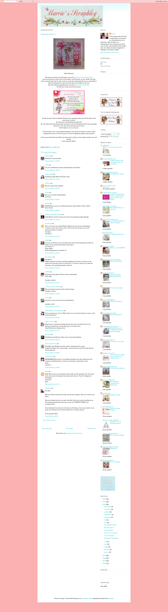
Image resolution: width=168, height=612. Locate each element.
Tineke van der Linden (52, 286)
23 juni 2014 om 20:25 (52, 199)
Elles (46, 371)
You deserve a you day (117, 341)
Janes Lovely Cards (109, 185)
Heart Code (106, 187)
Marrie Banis (103, 62)
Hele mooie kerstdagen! (117, 435)
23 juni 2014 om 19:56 (52, 188)
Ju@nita (48, 388)
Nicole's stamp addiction (111, 420)
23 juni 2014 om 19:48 (52, 179)
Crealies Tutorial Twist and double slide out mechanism (116, 162)
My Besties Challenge (82, 85)
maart (106, 547)
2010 (104, 563)
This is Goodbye (115, 462)
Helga (47, 240)
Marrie (113, 34)
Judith (47, 272)
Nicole (47, 203)
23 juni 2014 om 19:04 (52, 170)
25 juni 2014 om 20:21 (52, 340)
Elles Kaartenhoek (109, 340)
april (106, 544)
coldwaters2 (49, 356)
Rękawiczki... (114, 448)
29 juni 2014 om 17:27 (52, 384)
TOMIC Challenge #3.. (116, 301)
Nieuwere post (47, 428)
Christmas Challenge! (111, 538)
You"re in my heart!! (110, 533)
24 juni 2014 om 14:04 (52, 293)
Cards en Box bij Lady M (53, 214)
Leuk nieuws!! (108, 530)
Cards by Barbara (108, 273)
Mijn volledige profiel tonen (110, 52)
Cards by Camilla (108, 246)
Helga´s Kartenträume (110, 366)
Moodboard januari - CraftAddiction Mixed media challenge (116, 329)
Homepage (69, 428)
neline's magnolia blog (110, 433)
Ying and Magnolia (109, 380)
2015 (104, 502)
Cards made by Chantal (110, 326)
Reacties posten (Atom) (74, 433)
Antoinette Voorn (50, 343)
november (107, 509)
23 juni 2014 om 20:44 (52, 210)
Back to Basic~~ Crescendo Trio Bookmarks (115, 383)
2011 (104, 561)
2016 (104, 499)
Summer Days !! (109, 527)
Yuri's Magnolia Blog (109, 313)
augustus (107, 517)
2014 (104, 504)
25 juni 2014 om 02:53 (52, 317)
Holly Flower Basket (116, 261)
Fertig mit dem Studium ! (117, 368)
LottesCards (107, 393)
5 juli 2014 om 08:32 (51, 416)
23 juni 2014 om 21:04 (52, 219)
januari (106, 552)
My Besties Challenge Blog (83, 77)
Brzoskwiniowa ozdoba (117, 174)
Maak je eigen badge (105, 66)
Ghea (47, 165)
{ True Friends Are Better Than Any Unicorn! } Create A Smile (117, 356)
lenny (47, 192)
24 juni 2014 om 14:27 (52, 306)
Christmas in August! (116, 288)
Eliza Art (47, 156)
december (107, 506)
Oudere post (91, 428)
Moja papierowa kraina (110, 172)
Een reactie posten (49, 420)
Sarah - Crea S (49, 321)
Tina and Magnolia (109, 299)
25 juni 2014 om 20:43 (52, 367)
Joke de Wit (49, 174)
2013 (104, 555)
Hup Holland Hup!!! (110, 525)
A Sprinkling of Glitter (110, 192)
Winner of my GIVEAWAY (117, 248)
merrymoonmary (87, 598)
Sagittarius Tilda (115, 395)
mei (105, 541)
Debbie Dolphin (108, 233)
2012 (104, 558)
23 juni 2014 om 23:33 (52, 268)
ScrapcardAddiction (109, 159)
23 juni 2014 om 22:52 (52, 253)
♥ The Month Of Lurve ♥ (117, 234)
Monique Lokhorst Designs (112, 259)
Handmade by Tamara (110, 206)
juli (105, 520)
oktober (107, 512)
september (108, 514)
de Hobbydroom (108, 407)
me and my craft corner (110, 219)
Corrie (47, 297)
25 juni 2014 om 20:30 (52, 352)
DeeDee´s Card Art (109, 353)
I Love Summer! (109, 535)
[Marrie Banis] (101, 64)
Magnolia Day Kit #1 (116, 314)
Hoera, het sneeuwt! (116, 147)
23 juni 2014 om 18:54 (52, 161)
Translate (116, 136)
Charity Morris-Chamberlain (54, 310)
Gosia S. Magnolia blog (110, 447)
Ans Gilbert (49, 257)
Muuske (47, 334)
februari (107, 549)
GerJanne (48, 223)
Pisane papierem (108, 460)
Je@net (47, 183)
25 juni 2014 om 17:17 (52, 330)
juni (105, 522)
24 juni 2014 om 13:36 (52, 282)
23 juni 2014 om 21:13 (52, 236)
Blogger (111, 598)
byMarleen (106, 145)
